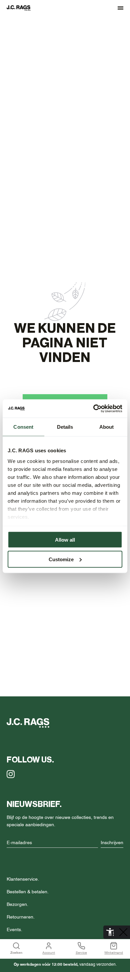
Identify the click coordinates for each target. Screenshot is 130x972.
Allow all (65, 540)
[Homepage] (22, 8)
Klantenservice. (23, 879)
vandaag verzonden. (65, 965)
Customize (61, 559)
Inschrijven (112, 842)
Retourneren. (21, 917)
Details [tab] (65, 427)
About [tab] (106, 427)
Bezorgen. (17, 904)
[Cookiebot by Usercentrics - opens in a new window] (93, 408)
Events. (14, 930)
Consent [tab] (23, 427)
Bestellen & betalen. (28, 892)
